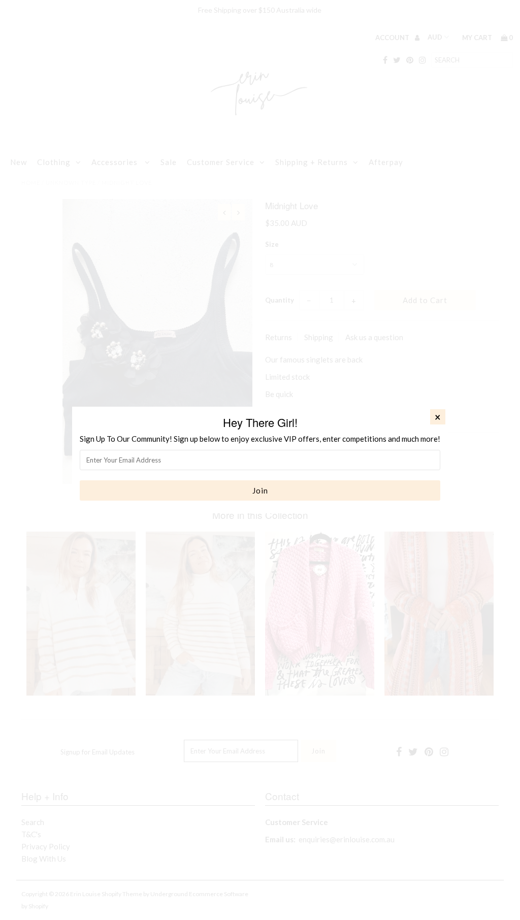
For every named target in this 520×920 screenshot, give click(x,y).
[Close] (437, 416)
